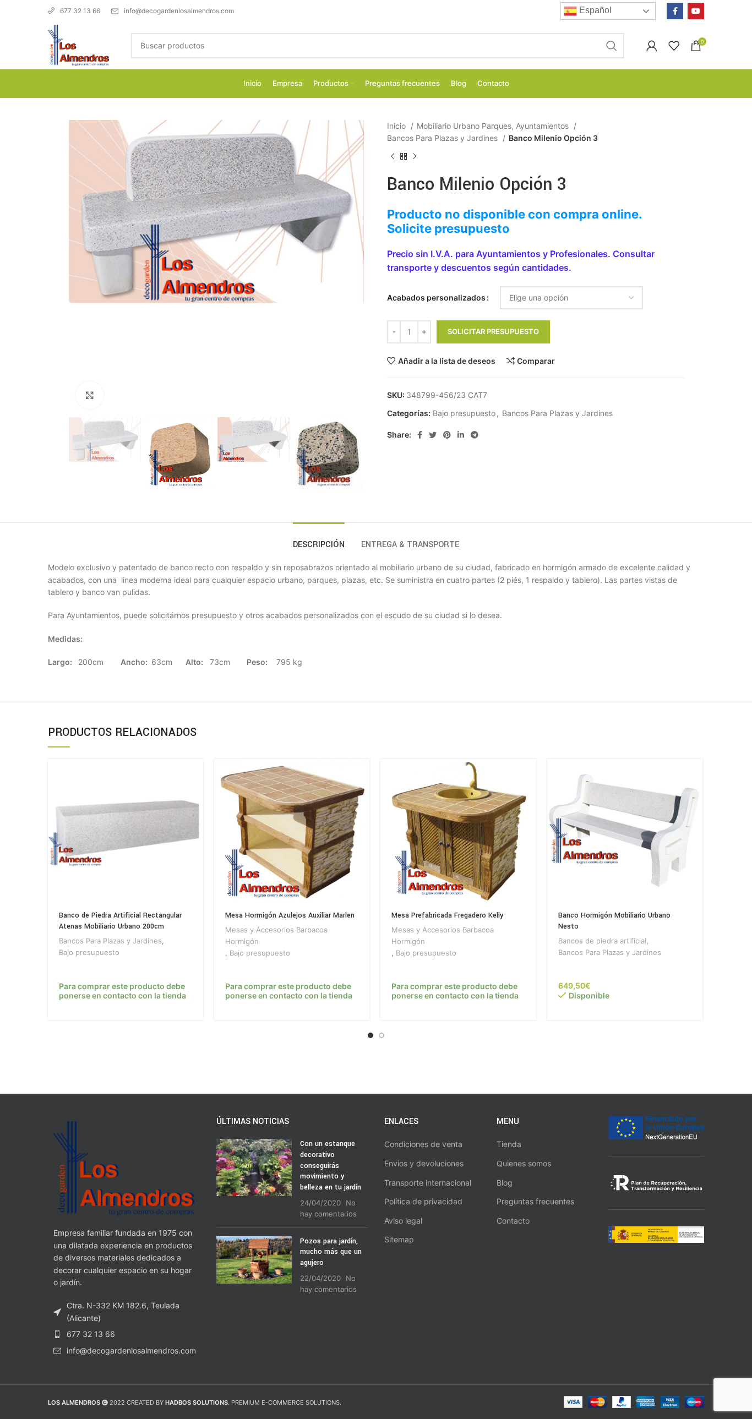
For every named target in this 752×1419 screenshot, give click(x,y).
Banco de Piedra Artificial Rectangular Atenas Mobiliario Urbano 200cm (120, 920)
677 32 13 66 (80, 11)
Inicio (397, 125)
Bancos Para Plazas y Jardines (443, 138)
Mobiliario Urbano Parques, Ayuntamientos (494, 125)
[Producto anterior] (392, 156)
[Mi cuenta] (652, 46)
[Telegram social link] (474, 435)
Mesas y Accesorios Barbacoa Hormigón (276, 935)
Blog (505, 1182)
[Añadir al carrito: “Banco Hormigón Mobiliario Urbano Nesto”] (694, 777)
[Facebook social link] (675, 11)
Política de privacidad (423, 1201)
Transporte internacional (427, 1182)
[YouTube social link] (696, 11)
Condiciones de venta (423, 1144)
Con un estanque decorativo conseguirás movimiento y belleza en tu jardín (330, 1165)
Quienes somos (524, 1163)
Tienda (509, 1144)
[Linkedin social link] (460, 435)
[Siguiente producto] (414, 156)
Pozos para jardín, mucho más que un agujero (331, 1252)
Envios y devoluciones (424, 1163)
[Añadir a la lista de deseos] (195, 826)
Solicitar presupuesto (493, 331)
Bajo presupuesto (464, 413)
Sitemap (399, 1239)
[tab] (319, 539)
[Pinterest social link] (447, 435)
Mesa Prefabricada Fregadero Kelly (447, 915)
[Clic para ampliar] (89, 395)
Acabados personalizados (436, 297)
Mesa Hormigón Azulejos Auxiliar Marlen (290, 915)
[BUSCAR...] (611, 45)
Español (594, 10)
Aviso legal (403, 1220)
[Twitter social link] (433, 435)
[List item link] (123, 1334)
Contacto (513, 1220)
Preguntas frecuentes (535, 1201)
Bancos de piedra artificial (602, 940)
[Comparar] (195, 801)
